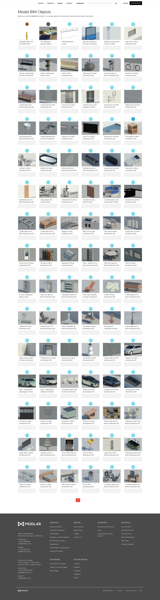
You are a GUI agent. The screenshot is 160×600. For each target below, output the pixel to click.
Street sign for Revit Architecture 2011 (68, 359)
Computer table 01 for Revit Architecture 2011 (132, 486)
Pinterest (77, 567)
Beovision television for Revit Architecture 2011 (90, 44)
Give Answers (126, 527)
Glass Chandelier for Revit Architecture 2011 (69, 327)
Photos (40, 3)
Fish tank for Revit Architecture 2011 (25, 422)
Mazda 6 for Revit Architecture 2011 (131, 359)
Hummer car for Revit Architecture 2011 (111, 391)
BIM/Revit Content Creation (59, 537)
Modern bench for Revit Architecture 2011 (90, 169)
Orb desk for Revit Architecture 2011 (89, 327)
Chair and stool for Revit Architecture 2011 (47, 327)
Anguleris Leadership (57, 530)
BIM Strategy (54, 534)
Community (80, 3)
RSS (141, 590)
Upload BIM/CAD (127, 530)
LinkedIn (77, 564)
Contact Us (78, 537)
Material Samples (127, 544)
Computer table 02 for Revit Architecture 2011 (111, 486)
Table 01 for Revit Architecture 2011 (25, 486)
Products (50, 3)
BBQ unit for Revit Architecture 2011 (89, 232)
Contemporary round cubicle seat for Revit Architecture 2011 (111, 202)
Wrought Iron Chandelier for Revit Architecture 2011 (110, 328)
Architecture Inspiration (106, 527)
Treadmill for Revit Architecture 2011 (25, 327)
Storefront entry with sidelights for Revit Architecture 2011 (90, 107)
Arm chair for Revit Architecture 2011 (110, 232)
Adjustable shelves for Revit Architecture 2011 (69, 296)
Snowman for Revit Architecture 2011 (89, 359)
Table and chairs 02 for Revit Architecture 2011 (133, 454)
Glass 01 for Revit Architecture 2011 (46, 422)
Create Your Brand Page (58, 567)
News (99, 530)
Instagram (77, 571)
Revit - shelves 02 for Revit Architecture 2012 (90, 264)
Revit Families (126, 534)
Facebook (77, 574)
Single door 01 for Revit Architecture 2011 (111, 454)
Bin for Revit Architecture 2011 (88, 486)
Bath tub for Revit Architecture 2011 (46, 169)
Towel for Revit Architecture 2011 (109, 296)
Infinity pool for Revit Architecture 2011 (111, 138)
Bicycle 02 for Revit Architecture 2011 (131, 74)
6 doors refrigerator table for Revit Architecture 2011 (26, 297)
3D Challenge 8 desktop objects (45, 43)
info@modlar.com (24, 551)
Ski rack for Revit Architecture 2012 (46, 264)
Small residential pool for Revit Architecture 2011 (47, 139)
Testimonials (78, 530)
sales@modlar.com (24, 543)
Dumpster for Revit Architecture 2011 (68, 422)
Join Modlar (136, 3)
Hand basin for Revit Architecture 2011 (132, 391)
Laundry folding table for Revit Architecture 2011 (26, 75)
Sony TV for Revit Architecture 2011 (89, 138)
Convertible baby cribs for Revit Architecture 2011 (69, 392)
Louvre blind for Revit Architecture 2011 (47, 106)
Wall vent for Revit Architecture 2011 (131, 43)
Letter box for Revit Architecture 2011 (68, 138)
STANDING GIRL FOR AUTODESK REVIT (26, 43)
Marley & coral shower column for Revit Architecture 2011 (111, 44)
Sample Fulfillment (56, 551)
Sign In (125, 3)
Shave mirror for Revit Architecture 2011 (111, 106)
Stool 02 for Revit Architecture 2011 (89, 422)
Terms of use (131, 590)
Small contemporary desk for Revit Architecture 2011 (47, 75)
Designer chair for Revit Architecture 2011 (47, 454)
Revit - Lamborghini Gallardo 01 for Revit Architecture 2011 (47, 392)
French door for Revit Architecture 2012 (26, 264)
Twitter (76, 578)
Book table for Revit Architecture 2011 (132, 138)
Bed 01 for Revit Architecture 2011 (45, 486)
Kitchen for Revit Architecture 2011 (24, 169)
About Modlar (79, 527)
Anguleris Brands (56, 527)
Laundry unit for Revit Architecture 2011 (111, 169)
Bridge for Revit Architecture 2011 (67, 232)
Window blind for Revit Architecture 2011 (69, 169)
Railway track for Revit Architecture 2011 (132, 106)
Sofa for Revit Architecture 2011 (67, 74)
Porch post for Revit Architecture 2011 (68, 106)
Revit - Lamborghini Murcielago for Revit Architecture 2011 (26, 392)
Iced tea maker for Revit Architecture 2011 (111, 74)
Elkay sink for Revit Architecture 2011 (131, 169)
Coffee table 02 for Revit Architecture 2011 (132, 296)
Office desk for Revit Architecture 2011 (69, 486)
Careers (76, 534)
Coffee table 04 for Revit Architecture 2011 (26, 232)
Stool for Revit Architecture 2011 (88, 454)
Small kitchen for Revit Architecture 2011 (69, 201)
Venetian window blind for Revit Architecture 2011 (89, 202)
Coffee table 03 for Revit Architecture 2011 (47, 232)
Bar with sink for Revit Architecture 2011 (132, 201)
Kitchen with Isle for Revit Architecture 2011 (111, 422)
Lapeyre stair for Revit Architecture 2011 (111, 359)
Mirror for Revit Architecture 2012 (131, 264)
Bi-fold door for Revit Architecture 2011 (132, 232)
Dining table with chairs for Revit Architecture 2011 (46, 202)
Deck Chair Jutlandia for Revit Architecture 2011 (90, 297)
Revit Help (125, 541)
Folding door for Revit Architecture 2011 (48, 359)
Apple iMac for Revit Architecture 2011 (26, 454)
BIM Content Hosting (57, 541)
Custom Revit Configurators (60, 548)
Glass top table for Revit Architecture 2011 (47, 296)
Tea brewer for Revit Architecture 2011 (90, 74)
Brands (60, 3)
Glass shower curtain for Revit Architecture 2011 (26, 360)
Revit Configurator (128, 537)
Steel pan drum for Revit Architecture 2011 (26, 138)
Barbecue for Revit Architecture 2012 (68, 264)
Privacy (120, 590)
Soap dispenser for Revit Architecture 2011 (132, 327)
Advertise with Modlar (58, 564)
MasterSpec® (54, 544)
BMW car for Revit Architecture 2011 (89, 391)
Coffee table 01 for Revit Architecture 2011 (26, 106)
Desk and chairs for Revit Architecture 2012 (111, 264)
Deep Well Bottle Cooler (67, 43)
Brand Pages (54, 571)
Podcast (69, 3)
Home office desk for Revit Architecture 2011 (69, 454)
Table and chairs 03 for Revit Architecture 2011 (133, 422)
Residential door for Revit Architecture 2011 (26, 201)
